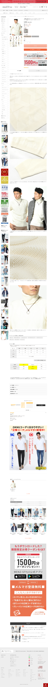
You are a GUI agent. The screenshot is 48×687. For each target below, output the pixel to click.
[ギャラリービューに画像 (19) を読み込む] (18, 45)
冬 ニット (22, 339)
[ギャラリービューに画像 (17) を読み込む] (13, 45)
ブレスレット (3, 107)
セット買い (10, 10)
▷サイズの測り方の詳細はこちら (40, 360)
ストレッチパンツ (4, 75)
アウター (2, 669)
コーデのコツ (26, 10)
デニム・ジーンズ (4, 71)
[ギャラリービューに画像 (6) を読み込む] (10, 40)
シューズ (2, 83)
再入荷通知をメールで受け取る (35, 49)
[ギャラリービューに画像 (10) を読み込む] (21, 40)
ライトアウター (16, 503)
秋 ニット (11, 339)
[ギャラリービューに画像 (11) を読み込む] (10, 43)
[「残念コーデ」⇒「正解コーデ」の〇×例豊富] (23, 7)
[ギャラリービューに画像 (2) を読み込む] (13, 37)
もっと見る (28, 493)
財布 (31, 680)
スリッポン (3, 97)
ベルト (3, 103)
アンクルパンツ (4, 79)
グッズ (2, 99)
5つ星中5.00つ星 (18, 404)
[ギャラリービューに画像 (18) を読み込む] (16, 45)
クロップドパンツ (4, 81)
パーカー (3, 43)
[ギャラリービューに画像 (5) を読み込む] (21, 37)
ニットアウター (3, 674)
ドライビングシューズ (5, 89)
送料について (44, 10)
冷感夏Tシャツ (4, 51)
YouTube (31, 660)
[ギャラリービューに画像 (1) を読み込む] (10, 37)
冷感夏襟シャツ (4, 53)
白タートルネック (17, 337)
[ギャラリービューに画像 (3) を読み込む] (16, 37)
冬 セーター (17, 339)
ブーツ (3, 85)
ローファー (24, 674)
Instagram (31, 658)
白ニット (11, 337)
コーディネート (21, 10)
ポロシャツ (3, 59)
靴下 (31, 678)
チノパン (3, 69)
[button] (26, 67)
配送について (12, 658)
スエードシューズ (4, 93)
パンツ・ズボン (3, 65)
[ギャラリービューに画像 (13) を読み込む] (16, 43)
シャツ (3, 57)
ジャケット (3, 41)
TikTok (31, 662)
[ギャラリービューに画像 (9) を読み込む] (18, 40)
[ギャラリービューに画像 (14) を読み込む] (18, 43)
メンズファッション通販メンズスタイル (14, 16)
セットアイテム (10, 674)
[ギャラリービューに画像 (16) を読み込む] (10, 45)
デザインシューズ (4, 87)
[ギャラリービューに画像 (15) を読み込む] (21, 43)
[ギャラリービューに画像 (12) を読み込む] (13, 43)
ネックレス (3, 105)
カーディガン (3, 45)
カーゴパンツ (3, 73)
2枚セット (3, 61)
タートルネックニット (31, 337)
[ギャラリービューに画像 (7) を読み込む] (13, 40)
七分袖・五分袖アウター (5, 39)
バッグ (3, 101)
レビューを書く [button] (41, 405)
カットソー (28, 503)
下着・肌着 (3, 109)
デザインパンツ (4, 77)
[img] (12, 412)
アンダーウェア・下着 (33, 679)
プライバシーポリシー (13, 664)
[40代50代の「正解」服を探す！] (46, 13)
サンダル (3, 95)
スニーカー (3, 91)
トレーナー (3, 47)
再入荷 (7, 10)
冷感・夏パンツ (4, 67)
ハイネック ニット (39, 337)
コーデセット (40, 505)
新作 (4, 10)
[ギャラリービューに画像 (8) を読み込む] (16, 40)
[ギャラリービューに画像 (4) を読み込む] (18, 37)
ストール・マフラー (32, 674)
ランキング (15, 10)
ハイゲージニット (24, 337)
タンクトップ (3, 63)
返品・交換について (13, 661)
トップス (2, 49)
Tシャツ (3, 55)
